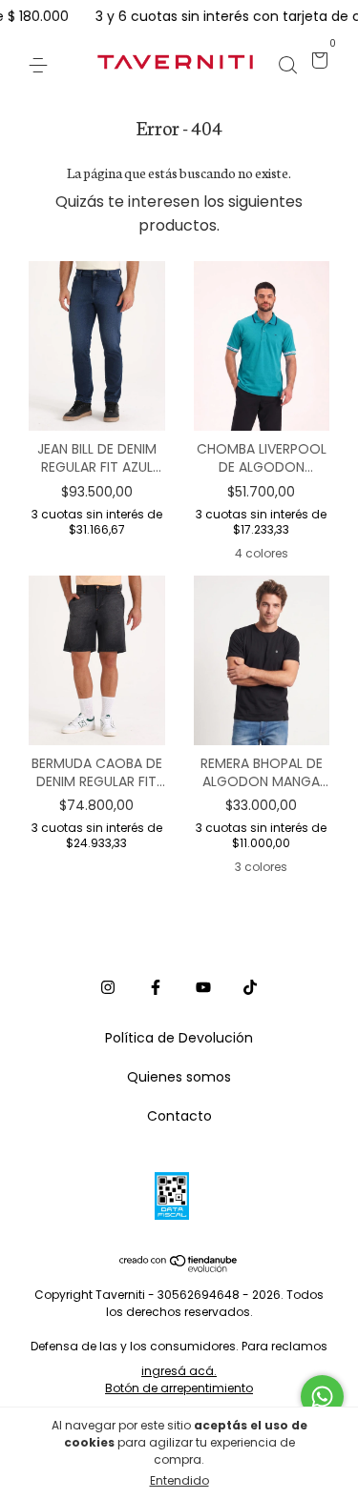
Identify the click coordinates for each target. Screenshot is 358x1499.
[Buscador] (287, 63)
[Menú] (41, 63)
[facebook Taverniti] (155, 987)
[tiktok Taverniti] (250, 987)
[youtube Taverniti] (203, 987)
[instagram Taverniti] (108, 987)
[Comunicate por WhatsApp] (322, 1396)
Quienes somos (179, 1076)
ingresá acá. (179, 1371)
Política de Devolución (179, 1037)
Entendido (179, 1480)
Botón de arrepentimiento (179, 1388)
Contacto (179, 1115)
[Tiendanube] (179, 1267)
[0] (316, 63)
